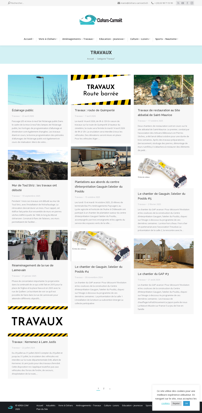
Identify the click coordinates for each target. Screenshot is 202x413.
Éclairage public (22, 110)
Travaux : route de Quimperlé (95, 110)
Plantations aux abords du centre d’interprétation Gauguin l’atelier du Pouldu (98, 186)
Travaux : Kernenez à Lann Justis (34, 342)
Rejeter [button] (176, 403)
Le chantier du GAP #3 (153, 274)
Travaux (16, 116)
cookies (165, 403)
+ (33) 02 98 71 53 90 (163, 3)
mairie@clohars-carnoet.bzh (134, 3)
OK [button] (186, 403)
